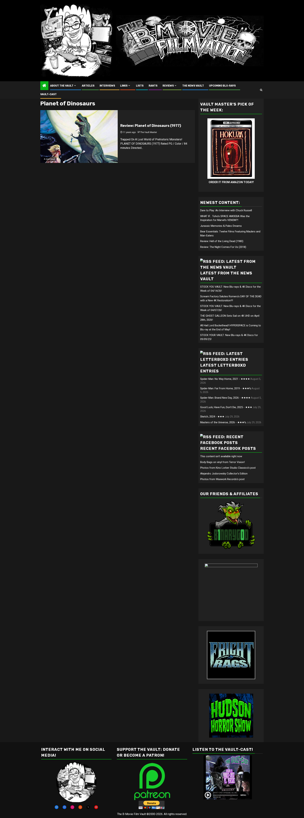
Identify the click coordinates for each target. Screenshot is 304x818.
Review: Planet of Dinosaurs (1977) (150, 125)
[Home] (44, 85)
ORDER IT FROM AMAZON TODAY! (231, 182)
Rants (153, 85)
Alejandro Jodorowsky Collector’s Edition (224, 473)
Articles (88, 85)
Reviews (168, 85)
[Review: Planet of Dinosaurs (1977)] (79, 136)
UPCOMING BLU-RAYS (222, 85)
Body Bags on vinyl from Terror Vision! (222, 462)
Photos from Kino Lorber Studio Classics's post (228, 467)
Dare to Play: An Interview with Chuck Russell (226, 210)
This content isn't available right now (221, 456)
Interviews (107, 85)
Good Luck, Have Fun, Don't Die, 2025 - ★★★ (226, 407)
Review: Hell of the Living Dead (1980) (221, 241)
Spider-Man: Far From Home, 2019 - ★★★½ (225, 388)
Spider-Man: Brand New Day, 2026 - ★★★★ (225, 397)
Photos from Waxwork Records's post (222, 479)
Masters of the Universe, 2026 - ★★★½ (223, 422)
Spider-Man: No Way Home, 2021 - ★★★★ (225, 379)
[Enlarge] (92, 767)
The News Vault (193, 85)
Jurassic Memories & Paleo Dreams (221, 225)
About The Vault (61, 85)
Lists (140, 85)
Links (124, 85)
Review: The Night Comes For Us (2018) (223, 247)
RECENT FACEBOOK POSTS (228, 448)
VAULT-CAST (48, 94)
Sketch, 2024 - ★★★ (212, 416)
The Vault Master (148, 132)
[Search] (261, 90)
